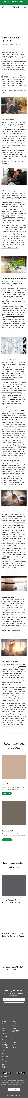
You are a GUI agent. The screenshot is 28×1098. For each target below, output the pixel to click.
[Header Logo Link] (14, 7)
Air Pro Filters (5, 1045)
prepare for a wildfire (14, 713)
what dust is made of (17, 617)
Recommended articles (13, 865)
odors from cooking (19, 522)
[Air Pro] (14, 766)
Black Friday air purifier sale (15, 161)
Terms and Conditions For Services (7, 1082)
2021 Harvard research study (11, 460)
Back (5, 13)
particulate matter (9, 217)
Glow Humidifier (16, 1027)
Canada (4, 1058)
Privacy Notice (3, 1080)
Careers (4, 1027)
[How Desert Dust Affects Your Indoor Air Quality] (14, 952)
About (3, 1023)
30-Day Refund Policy (19, 1082)
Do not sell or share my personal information (16, 1080)
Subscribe (14, 1004)
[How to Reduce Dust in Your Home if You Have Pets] (14, 885)
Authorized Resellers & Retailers (4, 1063)
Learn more (8, 794)
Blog (3, 1025)
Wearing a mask (12, 292)
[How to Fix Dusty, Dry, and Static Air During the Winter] (14, 919)
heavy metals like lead (13, 612)
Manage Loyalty (16, 1030)
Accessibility (5, 1036)
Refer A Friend (15, 1031)
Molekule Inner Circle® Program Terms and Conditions (11, 1084)
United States (5, 1056)
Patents (3, 1035)
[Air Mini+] (14, 813)
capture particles (22, 312)
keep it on (20, 156)
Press (3, 1030)
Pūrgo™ (14, 1049)
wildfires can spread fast (8, 716)
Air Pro (13, 1025)
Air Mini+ (14, 1023)
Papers (3, 1028)
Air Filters (4, 1050)
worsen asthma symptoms (15, 211)
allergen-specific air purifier (9, 131)
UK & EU (4, 1059)
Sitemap (14, 1028)
